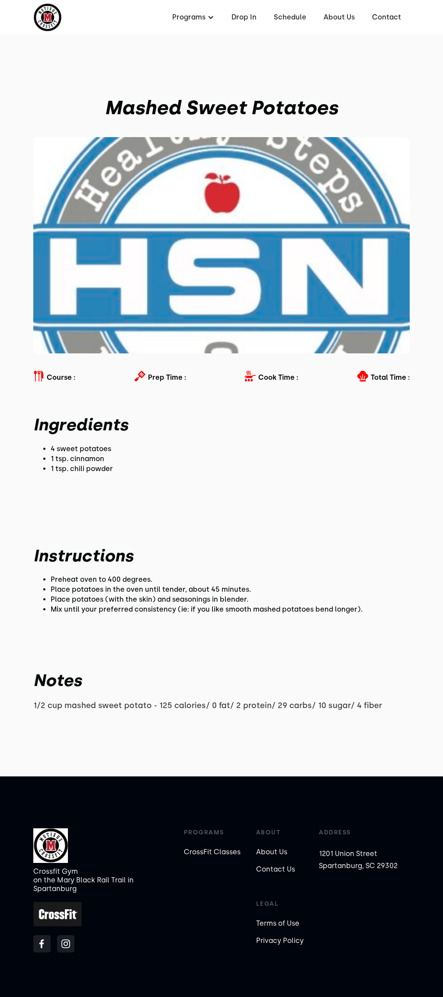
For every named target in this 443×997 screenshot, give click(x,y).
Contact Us (275, 869)
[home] (47, 17)
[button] (192, 17)
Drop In (244, 17)
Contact (386, 17)
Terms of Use (277, 923)
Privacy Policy (280, 940)
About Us (339, 17)
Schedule (290, 17)
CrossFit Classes (212, 852)
